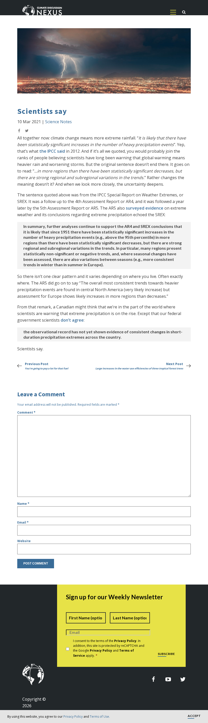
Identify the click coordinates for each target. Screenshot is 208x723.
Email (23, 522)
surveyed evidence (144, 208)
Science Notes (58, 121)
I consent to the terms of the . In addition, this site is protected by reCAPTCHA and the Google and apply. (108, 648)
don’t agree (72, 320)
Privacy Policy (73, 716)
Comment (26, 412)
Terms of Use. (100, 716)
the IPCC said (52, 151)
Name (23, 503)
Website (24, 541)
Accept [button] (194, 716)
